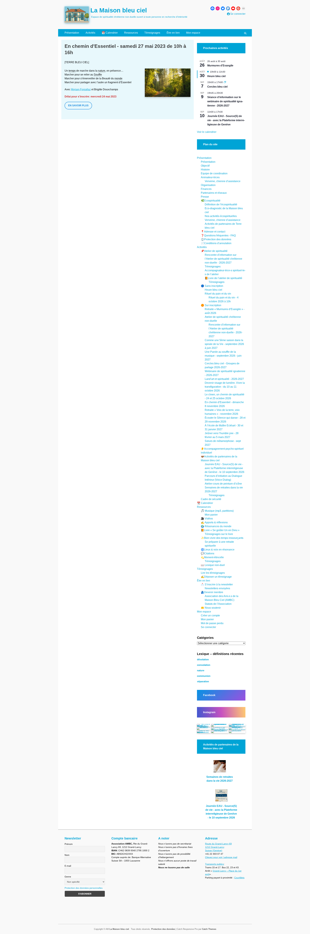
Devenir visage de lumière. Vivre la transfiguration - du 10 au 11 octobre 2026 (225, 386)
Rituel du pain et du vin (218, 293)
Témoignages (152, 32)
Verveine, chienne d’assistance (222, 181)
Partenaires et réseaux (214, 192)
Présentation (72, 32)
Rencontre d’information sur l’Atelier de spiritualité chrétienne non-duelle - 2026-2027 (223, 258)
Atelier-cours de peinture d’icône (223, 483)
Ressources (131, 32)
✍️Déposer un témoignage (216, 576)
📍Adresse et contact (213, 231)
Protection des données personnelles (84, 888)
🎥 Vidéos (207, 518)
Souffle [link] (98, 74)
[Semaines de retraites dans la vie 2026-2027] (220, 767)
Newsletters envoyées (217, 588)
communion (203, 676)
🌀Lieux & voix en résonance (217, 549)
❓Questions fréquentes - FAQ (218, 235)
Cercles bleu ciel (217, 86)
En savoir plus (78, 105)
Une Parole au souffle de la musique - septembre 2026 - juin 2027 (223, 355)
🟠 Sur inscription (211, 305)
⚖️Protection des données (216, 239)
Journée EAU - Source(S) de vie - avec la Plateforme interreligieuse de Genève (226, 120)
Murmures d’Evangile (220, 65)
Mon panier (211, 514)
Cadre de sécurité (211, 499)
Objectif (205, 165)
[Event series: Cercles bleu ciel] (225, 82)
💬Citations (207, 553)
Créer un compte (210, 615)
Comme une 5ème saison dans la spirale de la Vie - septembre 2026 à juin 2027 (224, 344)
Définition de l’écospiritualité (221, 204)
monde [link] (118, 78)
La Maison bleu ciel (118, 10)
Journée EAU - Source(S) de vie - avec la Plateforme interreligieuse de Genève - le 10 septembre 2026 (224, 468)
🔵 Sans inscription (212, 286)
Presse (205, 196)
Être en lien (173, 32)
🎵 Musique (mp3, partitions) (217, 510)
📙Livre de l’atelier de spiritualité (223, 278)
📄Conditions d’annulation (216, 243)
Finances (206, 189)
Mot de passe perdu (212, 623)
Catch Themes (209, 929)
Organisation (208, 185)
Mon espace (193, 32)
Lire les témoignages (213, 572)
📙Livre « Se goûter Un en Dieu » (220, 530)
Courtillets (239, 877)
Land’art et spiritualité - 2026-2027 (224, 379)
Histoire (205, 169)
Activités (90, 32)
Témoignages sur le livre (219, 534)
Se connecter (208, 627)
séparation (203, 681)
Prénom (69, 844)
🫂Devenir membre (212, 592)
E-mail (68, 866)
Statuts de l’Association (218, 603)
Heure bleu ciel (216, 76)
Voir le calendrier (206, 132)
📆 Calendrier (110, 32)
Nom (67, 855)
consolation (203, 665)
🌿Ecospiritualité (210, 200)
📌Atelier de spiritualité (214, 251)
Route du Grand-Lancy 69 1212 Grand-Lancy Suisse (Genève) (218, 847)
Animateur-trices (210, 177)
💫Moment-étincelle (212, 557)
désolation (203, 659)
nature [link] (101, 70)
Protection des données (163, 929)
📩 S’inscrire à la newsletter (217, 584)
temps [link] (72, 70)
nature (200, 670)
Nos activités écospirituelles (221, 216)
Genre (68, 876)
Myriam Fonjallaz (81, 89)
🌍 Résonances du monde (216, 526)
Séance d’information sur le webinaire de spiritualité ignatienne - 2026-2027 (225, 101)
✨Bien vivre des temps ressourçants (222, 538)
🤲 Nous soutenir (211, 607)
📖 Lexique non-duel (213, 565)
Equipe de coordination (214, 173)
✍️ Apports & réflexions (214, 522)
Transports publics (214, 864)
